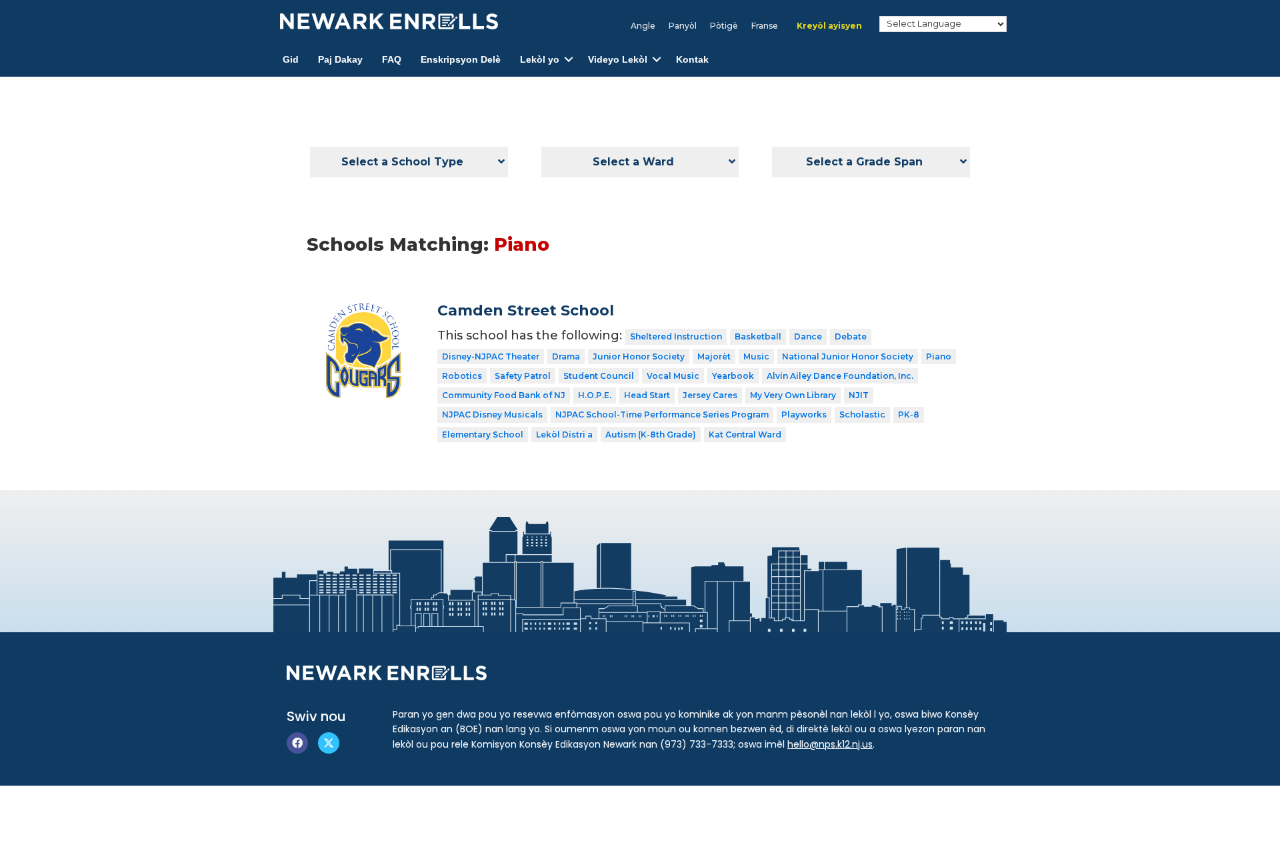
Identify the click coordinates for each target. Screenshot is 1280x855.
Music (756, 356)
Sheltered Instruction (676, 336)
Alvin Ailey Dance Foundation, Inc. (840, 376)
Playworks (804, 414)
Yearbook (733, 376)
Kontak (692, 59)
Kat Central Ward (745, 435)
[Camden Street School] (362, 311)
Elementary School (482, 435)
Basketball (758, 336)
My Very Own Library (793, 395)
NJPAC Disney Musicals (492, 414)
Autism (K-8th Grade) (650, 435)
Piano (938, 356)
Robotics (462, 376)
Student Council (598, 376)
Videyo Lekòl (617, 59)
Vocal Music (673, 376)
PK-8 (908, 414)
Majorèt (714, 356)
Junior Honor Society (639, 356)
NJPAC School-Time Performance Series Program (662, 414)
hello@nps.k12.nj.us (830, 744)
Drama (566, 356)
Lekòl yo (539, 59)
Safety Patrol (523, 376)
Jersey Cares (710, 395)
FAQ (391, 59)
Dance (808, 336)
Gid (291, 59)
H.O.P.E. (594, 395)
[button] (568, 60)
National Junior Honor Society (847, 356)
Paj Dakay (340, 59)
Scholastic (862, 414)
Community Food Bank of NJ (503, 395)
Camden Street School (525, 310)
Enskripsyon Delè (461, 59)
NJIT (859, 395)
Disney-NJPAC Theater (490, 356)
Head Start (647, 395)
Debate (851, 336)
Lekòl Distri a (564, 435)
